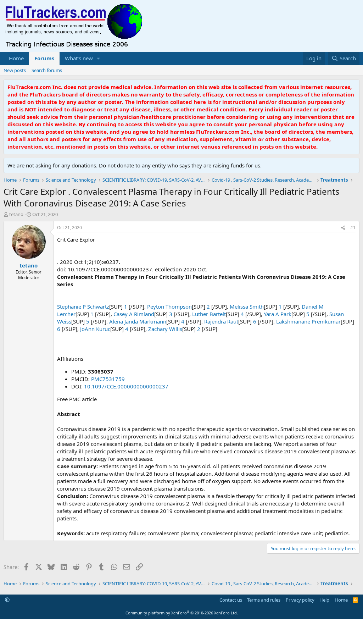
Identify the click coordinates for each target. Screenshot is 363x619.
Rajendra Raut (221, 321)
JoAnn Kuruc (95, 328)
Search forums (47, 70)
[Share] (343, 228)
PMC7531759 (108, 378)
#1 (353, 228)
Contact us (230, 600)
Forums (44, 58)
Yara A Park (277, 313)
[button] (99, 58)
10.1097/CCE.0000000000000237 (126, 386)
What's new (79, 58)
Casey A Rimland (133, 313)
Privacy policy (300, 600)
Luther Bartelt (209, 313)
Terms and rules (263, 600)
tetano (16, 214)
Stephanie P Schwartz (83, 306)
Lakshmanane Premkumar (308, 321)
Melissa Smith (247, 306)
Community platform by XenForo (181, 612)
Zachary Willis (165, 328)
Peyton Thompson (169, 306)
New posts (15, 70)
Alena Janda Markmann (137, 321)
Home (16, 58)
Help (324, 600)
